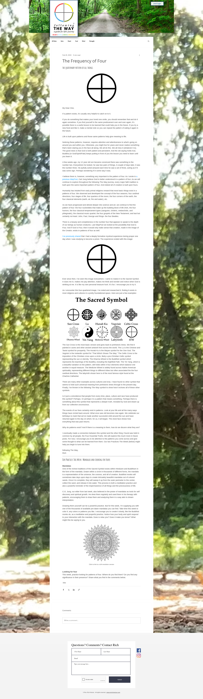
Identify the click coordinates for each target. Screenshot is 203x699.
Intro (62, 41)
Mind (83, 41)
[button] (148, 41)
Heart (69, 41)
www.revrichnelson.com (113, 692)
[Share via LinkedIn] (74, 590)
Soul (76, 41)
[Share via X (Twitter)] (69, 590)
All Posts (54, 41)
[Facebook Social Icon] (139, 650)
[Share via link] (79, 590)
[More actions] (139, 55)
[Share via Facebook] (63, 590)
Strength (91, 41)
